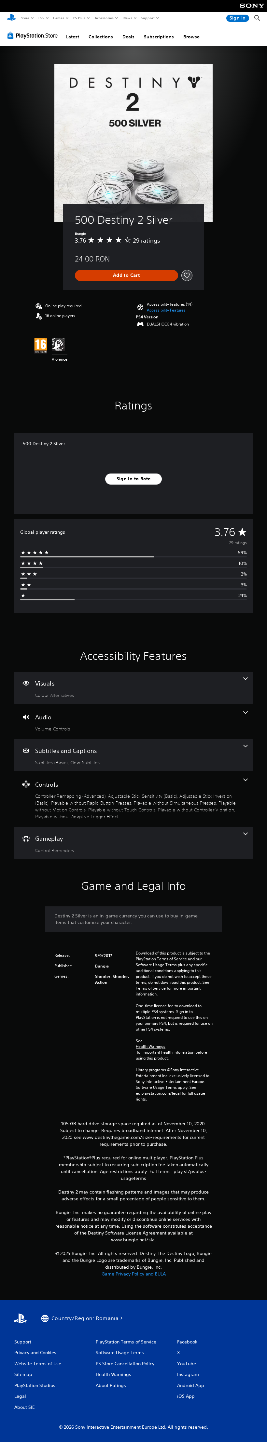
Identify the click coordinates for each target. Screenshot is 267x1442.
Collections (101, 37)
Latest (72, 37)
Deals (128, 37)
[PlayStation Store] (34, 35)
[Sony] (252, 10)
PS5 (41, 18)
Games (58, 18)
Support (147, 18)
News (127, 18)
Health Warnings (150, 1046)
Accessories (103, 18)
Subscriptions (159, 37)
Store (25, 18)
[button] (166, 310)
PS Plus (79, 18)
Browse (191, 37)
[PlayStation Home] (11, 18)
